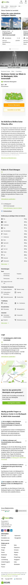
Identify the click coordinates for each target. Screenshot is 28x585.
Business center (13, 6)
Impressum (17, 535)
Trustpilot (3, 501)
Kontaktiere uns (5, 538)
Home (2, 6)
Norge (2, 550)
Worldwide (17, 564)
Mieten (7, 6)
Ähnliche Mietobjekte (14, 105)
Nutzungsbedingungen (6, 576)
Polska (16, 554)
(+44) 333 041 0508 (6, 526)
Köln (19, 6)
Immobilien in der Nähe (14, 110)
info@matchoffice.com (6, 524)
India (15, 562)
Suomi (3, 552)
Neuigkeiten (18, 538)
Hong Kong (17, 557)
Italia (15, 545)
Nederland (4, 554)
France (3, 566)
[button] (19, 19)
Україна (16, 552)
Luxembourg (4, 559)
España (3, 564)
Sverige (3, 547)
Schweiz (16, 550)
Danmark (3, 545)
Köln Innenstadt (4, 7)
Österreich (16, 547)
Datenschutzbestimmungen (14, 574)
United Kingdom (5, 562)
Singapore (17, 559)
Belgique (3, 557)
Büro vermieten (5, 540)
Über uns (3, 535)
